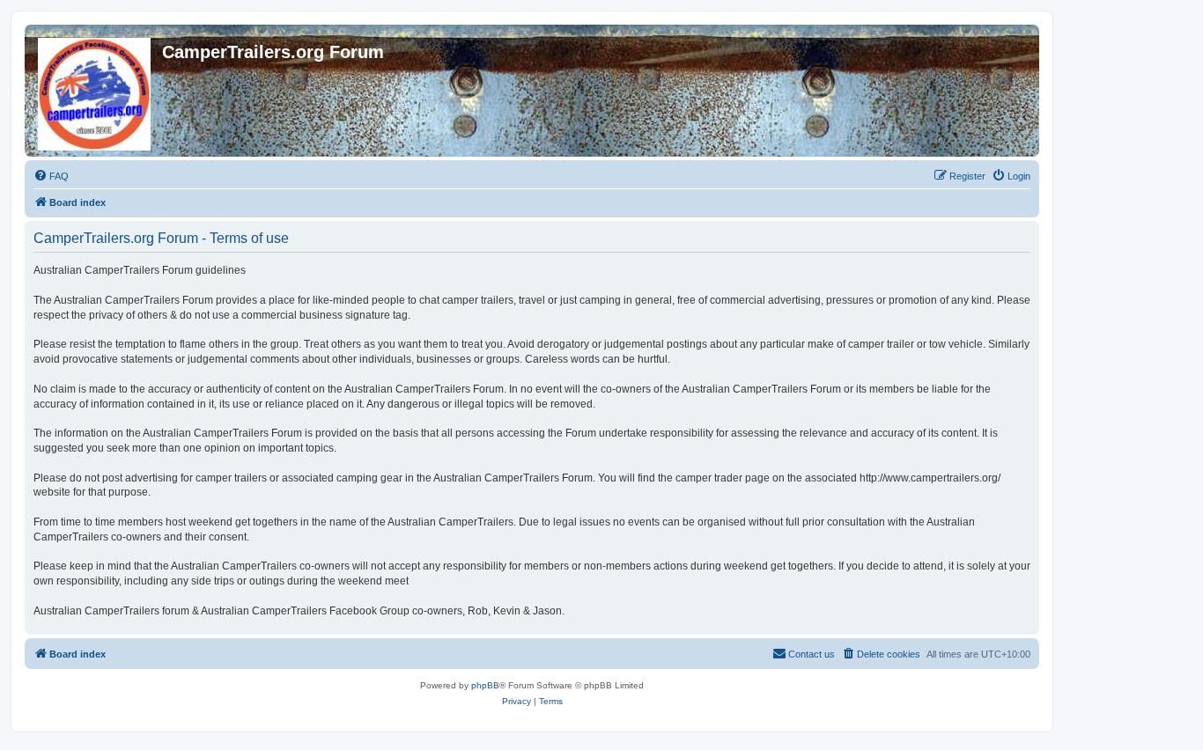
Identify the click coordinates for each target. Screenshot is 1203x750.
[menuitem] (51, 176)
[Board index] (95, 90)
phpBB (485, 685)
